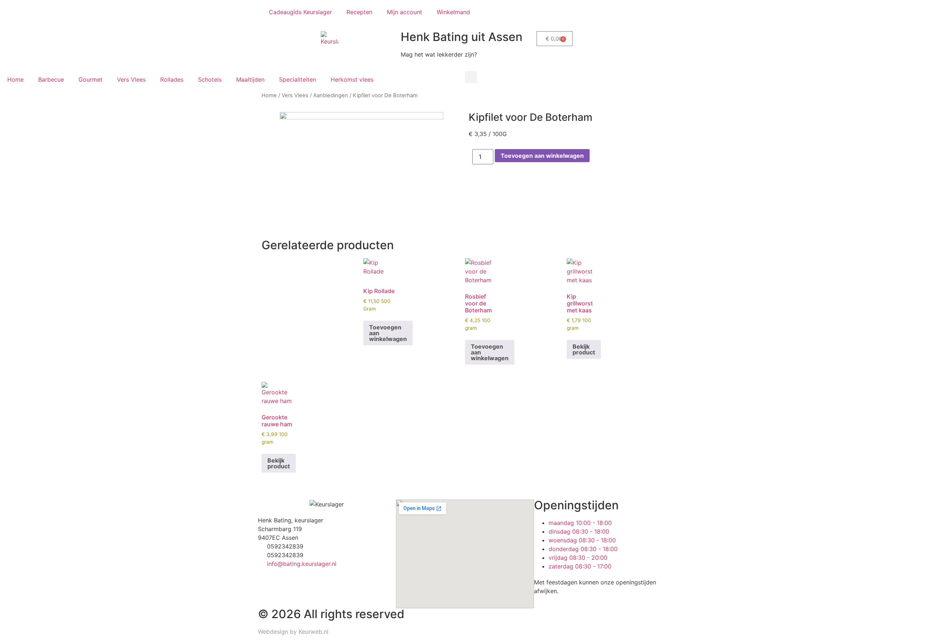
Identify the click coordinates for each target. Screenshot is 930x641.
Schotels (210, 79)
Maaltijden (250, 79)
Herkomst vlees (352, 79)
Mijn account (404, 12)
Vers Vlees (131, 79)
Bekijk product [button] (584, 349)
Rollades (171, 79)
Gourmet (90, 79)
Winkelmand (453, 12)
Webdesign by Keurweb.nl (293, 631)
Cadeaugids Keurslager (300, 12)
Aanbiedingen (330, 95)
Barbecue (51, 79)
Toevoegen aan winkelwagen (542, 155)
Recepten (359, 12)
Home (15, 79)
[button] (471, 77)
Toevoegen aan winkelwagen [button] (388, 333)
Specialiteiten (297, 79)
